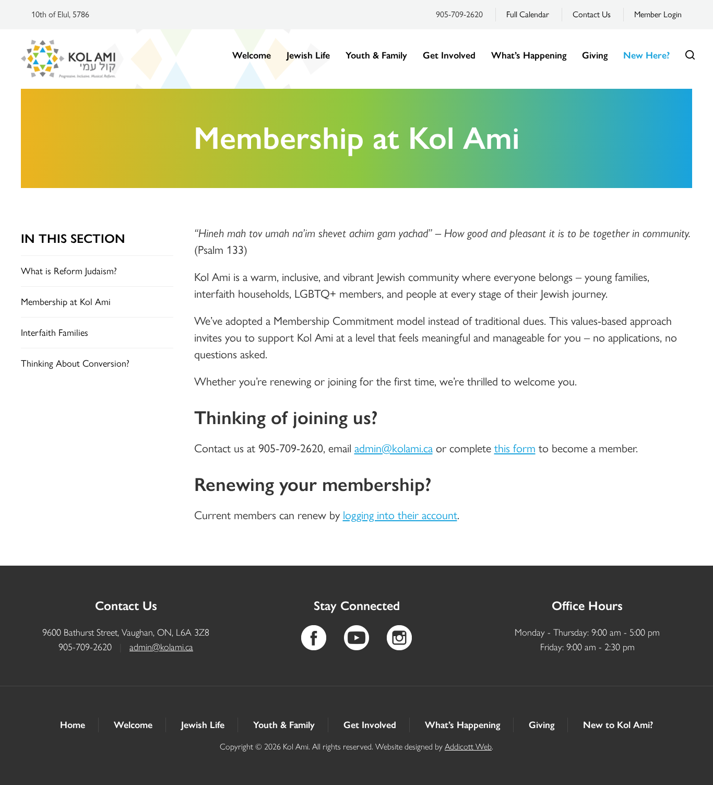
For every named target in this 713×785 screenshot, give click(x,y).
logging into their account (400, 515)
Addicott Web (468, 747)
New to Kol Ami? (618, 725)
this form (515, 448)
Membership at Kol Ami (66, 302)
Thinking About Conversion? (75, 363)
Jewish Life (308, 55)
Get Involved (449, 55)
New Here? (646, 55)
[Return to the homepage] (68, 59)
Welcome (251, 55)
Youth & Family (376, 55)
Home (72, 725)
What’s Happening (528, 55)
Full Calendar (527, 14)
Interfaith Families (54, 332)
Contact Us (592, 14)
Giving (595, 55)
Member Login (658, 14)
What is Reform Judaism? (69, 271)
